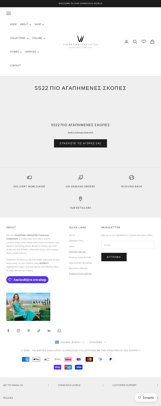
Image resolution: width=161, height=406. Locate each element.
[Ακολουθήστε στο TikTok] (39, 331)
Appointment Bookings (80, 262)
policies (80, 397)
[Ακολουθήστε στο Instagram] (18, 331)
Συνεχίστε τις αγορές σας (80, 143)
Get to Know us (25, 385)
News (71, 246)
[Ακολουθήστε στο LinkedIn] (49, 331)
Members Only (76, 240)
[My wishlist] (143, 41)
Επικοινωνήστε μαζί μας (80, 273)
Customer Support (135, 385)
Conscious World (80, 385)
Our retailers (80, 207)
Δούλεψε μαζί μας (77, 251)
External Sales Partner (80, 257)
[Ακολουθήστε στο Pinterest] (29, 331)
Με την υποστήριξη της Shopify (118, 350)
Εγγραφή (114, 257)
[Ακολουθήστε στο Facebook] (8, 331)
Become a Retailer (78, 268)
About (72, 235)
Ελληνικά (96, 342)
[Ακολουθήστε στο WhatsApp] (59, 331)
